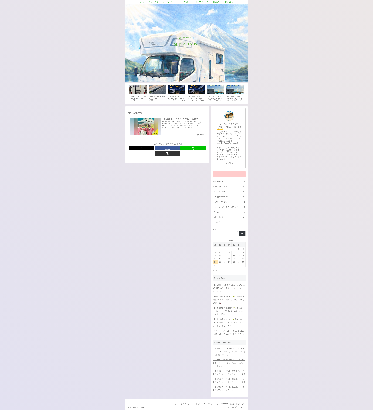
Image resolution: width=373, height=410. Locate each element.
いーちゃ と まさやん (229, 124)
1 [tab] (184, 105)
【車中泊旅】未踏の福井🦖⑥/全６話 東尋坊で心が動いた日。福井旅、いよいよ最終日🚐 (229, 300)
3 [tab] (189, 105)
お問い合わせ (241, 404)
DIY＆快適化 (208, 404)
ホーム (177, 404)
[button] (167, 153)
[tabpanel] (138, 93)
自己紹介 (232, 404)
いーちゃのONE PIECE (221, 404)
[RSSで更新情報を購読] (232, 163)
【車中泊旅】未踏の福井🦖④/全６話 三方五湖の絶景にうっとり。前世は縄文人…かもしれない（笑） (228, 322)
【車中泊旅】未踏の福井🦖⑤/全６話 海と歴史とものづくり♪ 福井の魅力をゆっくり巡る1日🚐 (228, 311)
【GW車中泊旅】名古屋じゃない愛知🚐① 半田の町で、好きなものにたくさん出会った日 (229, 288)
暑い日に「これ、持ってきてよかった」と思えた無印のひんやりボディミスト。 (229, 332)
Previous (127, 93)
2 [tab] (186, 105)
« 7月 (215, 270)
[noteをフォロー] (229, 163)
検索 (214, 230)
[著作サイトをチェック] (226, 163)
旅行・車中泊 (185, 404)
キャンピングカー (196, 404)
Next (246, 93)
